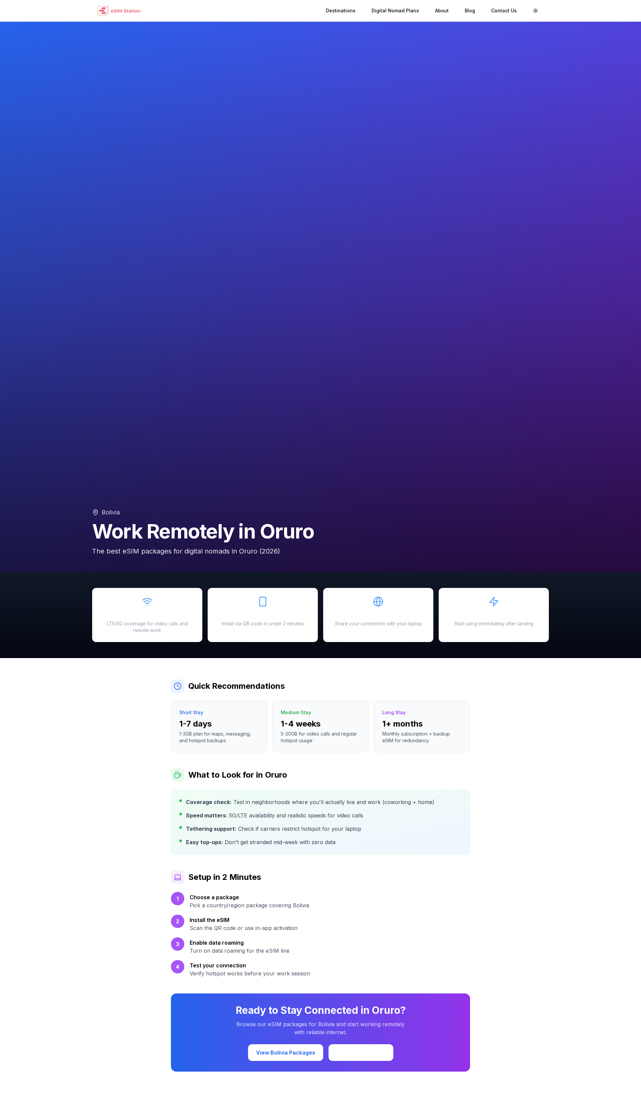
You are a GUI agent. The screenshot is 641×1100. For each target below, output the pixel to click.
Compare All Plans (361, 1052)
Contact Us (504, 10)
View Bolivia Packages (285, 1052)
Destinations (341, 10)
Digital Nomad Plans (395, 10)
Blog (470, 10)
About (442, 10)
